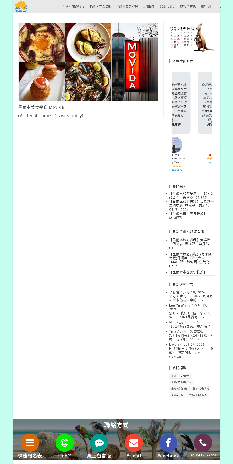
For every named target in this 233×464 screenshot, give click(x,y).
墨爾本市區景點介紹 (181, 382)
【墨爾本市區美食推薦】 (188, 272)
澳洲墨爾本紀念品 (198, 394)
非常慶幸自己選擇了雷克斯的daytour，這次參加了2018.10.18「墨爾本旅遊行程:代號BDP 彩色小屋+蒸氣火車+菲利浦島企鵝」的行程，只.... (192, 104)
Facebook (168, 456)
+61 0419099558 (203, 455)
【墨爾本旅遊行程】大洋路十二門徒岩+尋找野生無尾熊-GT (191, 244)
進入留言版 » (176, 357)
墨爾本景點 (177, 394)
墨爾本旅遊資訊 (201, 388)
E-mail (134, 456)
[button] (172, 122)
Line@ (65, 456)
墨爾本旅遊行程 (179, 388)
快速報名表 (30, 456)
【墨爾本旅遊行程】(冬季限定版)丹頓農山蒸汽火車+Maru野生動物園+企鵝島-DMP (190, 260)
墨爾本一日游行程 (180, 375)
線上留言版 (99, 456)
